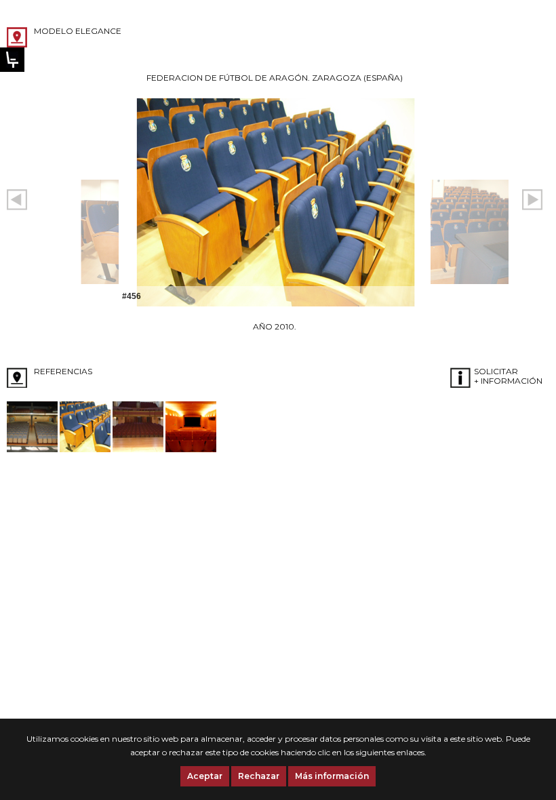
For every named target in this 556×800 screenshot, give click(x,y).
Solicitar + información (508, 376)
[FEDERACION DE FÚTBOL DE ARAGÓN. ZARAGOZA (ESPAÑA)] (85, 449)
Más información (332, 776)
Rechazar (258, 776)
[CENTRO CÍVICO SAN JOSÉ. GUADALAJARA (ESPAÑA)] (32, 449)
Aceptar (204, 776)
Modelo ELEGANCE (77, 31)
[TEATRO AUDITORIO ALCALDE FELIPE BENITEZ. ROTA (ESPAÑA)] (190, 449)
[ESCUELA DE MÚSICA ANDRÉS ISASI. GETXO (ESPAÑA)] (138, 449)
